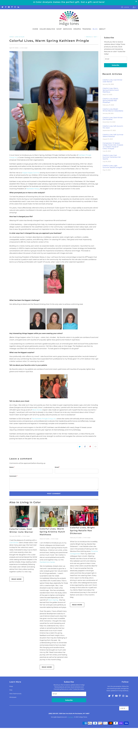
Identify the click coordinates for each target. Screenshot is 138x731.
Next (95, 37)
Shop (59, 29)
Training (86, 29)
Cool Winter (13, 543)
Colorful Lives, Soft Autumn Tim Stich (113, 127)
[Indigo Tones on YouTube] (9, 7)
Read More (17, 579)
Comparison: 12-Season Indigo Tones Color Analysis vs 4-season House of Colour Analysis (113, 145)
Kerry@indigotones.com (59, 717)
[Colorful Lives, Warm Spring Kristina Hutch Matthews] (54, 516)
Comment (13, 476)
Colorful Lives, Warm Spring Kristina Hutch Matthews (52, 532)
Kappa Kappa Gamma (30, 173)
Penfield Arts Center (47, 562)
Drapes (77, 29)
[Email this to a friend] (95, 446)
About (102, 29)
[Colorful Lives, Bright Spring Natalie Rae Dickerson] (84, 516)
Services (67, 29)
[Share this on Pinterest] (90, 446)
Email (57, 467)
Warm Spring (53, 600)
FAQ (10, 690)
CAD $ (122, 708)
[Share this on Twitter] (80, 446)
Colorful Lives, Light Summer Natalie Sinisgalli (112, 166)
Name (12, 467)
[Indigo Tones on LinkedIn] (18, 7)
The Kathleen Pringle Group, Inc (44, 419)
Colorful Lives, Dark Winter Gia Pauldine (113, 118)
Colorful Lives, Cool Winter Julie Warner (112, 81)
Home (35, 29)
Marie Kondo (37, 410)
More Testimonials (15, 693)
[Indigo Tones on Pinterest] (12, 7)
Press (11, 686)
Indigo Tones (83, 717)
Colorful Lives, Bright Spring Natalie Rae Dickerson (82, 530)
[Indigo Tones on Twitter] (2, 7)
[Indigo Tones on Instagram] (15, 7)
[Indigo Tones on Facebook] (5, 7)
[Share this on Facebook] (85, 446)
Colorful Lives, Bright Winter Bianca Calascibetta (113, 110)
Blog (95, 29)
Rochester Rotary (32, 189)
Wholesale (12, 697)
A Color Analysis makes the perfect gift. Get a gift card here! (69, 2)
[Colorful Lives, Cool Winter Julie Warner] (23, 516)
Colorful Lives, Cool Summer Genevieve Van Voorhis (112, 157)
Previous (89, 37)
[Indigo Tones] (69, 18)
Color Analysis (47, 29)
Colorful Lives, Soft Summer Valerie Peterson (113, 135)
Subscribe (115, 65)
